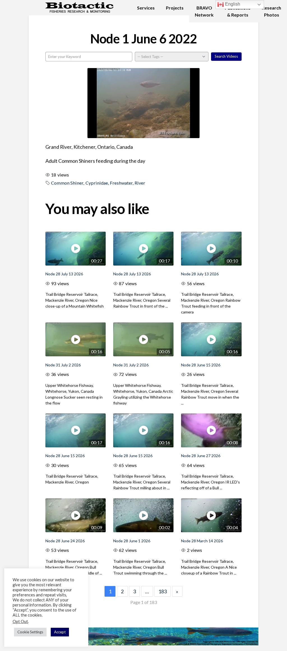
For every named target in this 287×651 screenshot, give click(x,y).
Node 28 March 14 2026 (202, 540)
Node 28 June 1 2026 (131, 540)
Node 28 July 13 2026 (64, 273)
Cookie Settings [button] (30, 632)
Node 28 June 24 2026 (65, 540)
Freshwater (121, 182)
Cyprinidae (96, 182)
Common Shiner (67, 182)
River (140, 182)
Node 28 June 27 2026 (200, 455)
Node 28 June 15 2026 (200, 364)
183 (162, 591)
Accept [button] (60, 632)
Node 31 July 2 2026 (63, 364)
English (232, 4)
